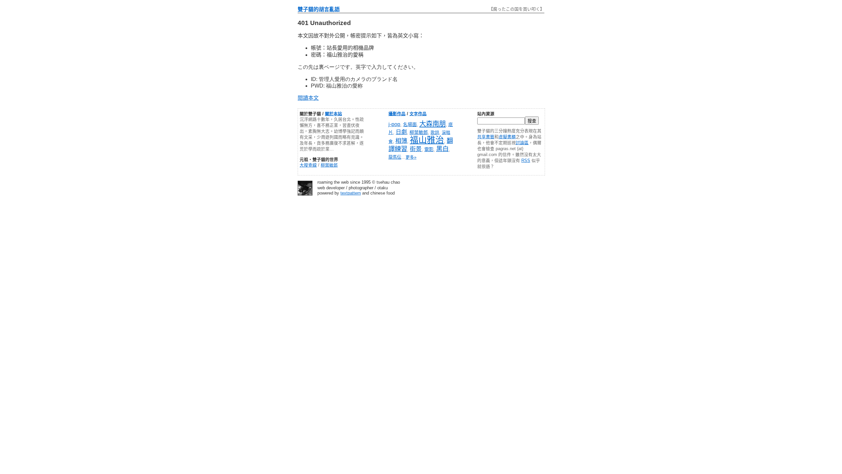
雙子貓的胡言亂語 (319, 9)
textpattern (350, 193)
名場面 (410, 124)
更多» (411, 157)
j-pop (394, 124)
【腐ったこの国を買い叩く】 (516, 9)
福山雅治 (427, 140)
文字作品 (418, 113)
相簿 (401, 140)
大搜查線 (308, 165)
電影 (428, 149)
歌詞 (435, 132)
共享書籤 (485, 136)
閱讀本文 (308, 98)
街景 (416, 149)
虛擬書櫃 (507, 136)
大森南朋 (432, 123)
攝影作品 (397, 113)
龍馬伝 (394, 157)
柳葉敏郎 (329, 165)
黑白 (442, 148)
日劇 (401, 132)
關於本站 (333, 113)
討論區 (522, 142)
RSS (525, 160)
